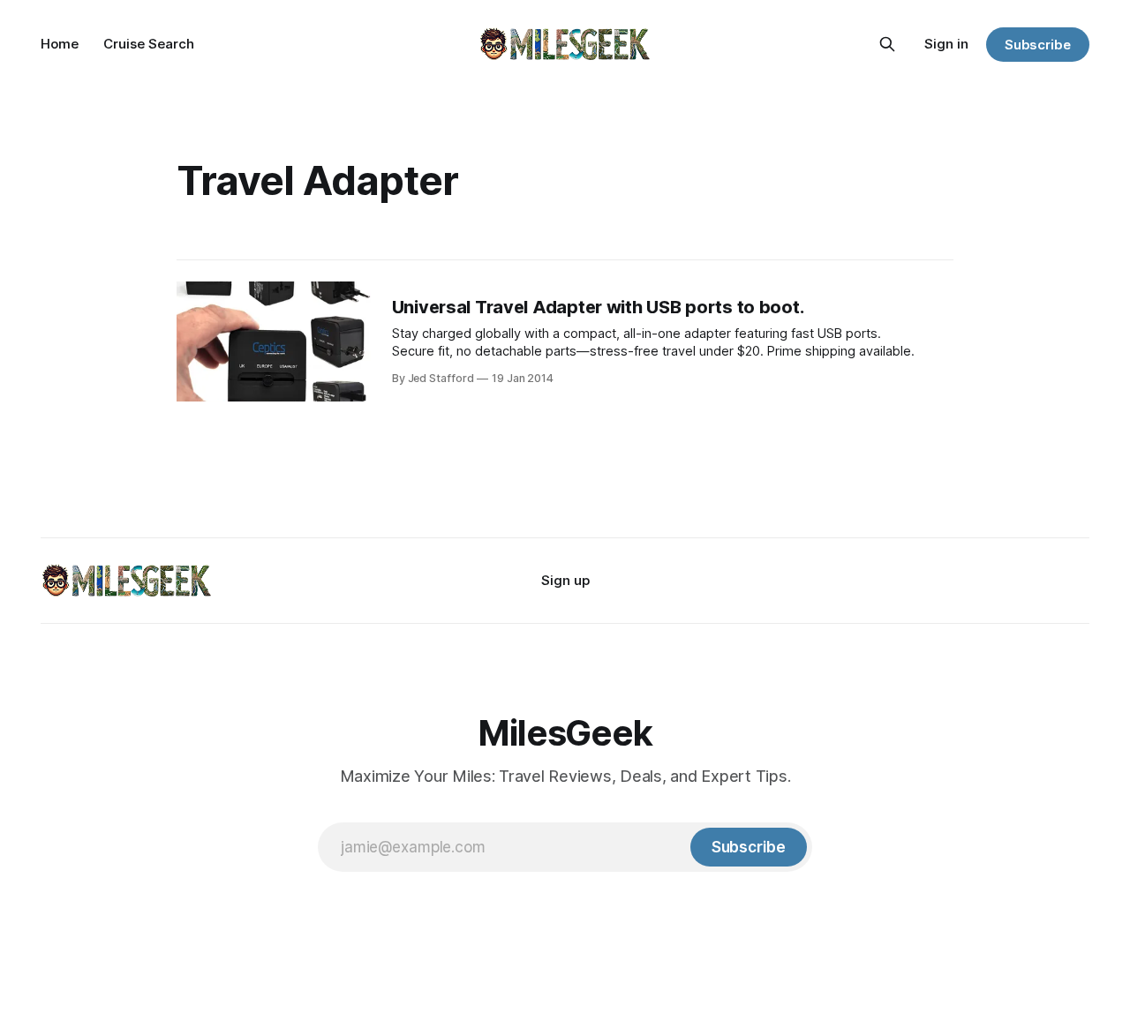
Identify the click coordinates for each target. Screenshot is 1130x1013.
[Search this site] (887, 44)
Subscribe (1038, 44)
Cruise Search (148, 43)
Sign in (946, 43)
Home (60, 43)
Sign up (565, 580)
